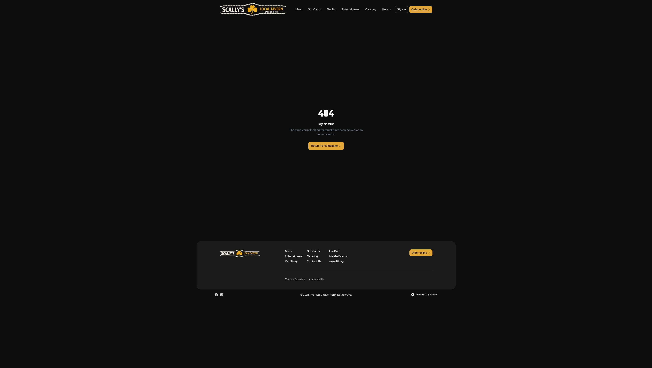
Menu (298, 9)
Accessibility (316, 279)
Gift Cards (314, 9)
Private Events (338, 256)
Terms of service (295, 279)
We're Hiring (336, 261)
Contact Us (314, 261)
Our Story (291, 261)
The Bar (331, 9)
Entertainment (351, 9)
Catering (370, 9)
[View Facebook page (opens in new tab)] (216, 295)
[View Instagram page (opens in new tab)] (222, 295)
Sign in (401, 9)
